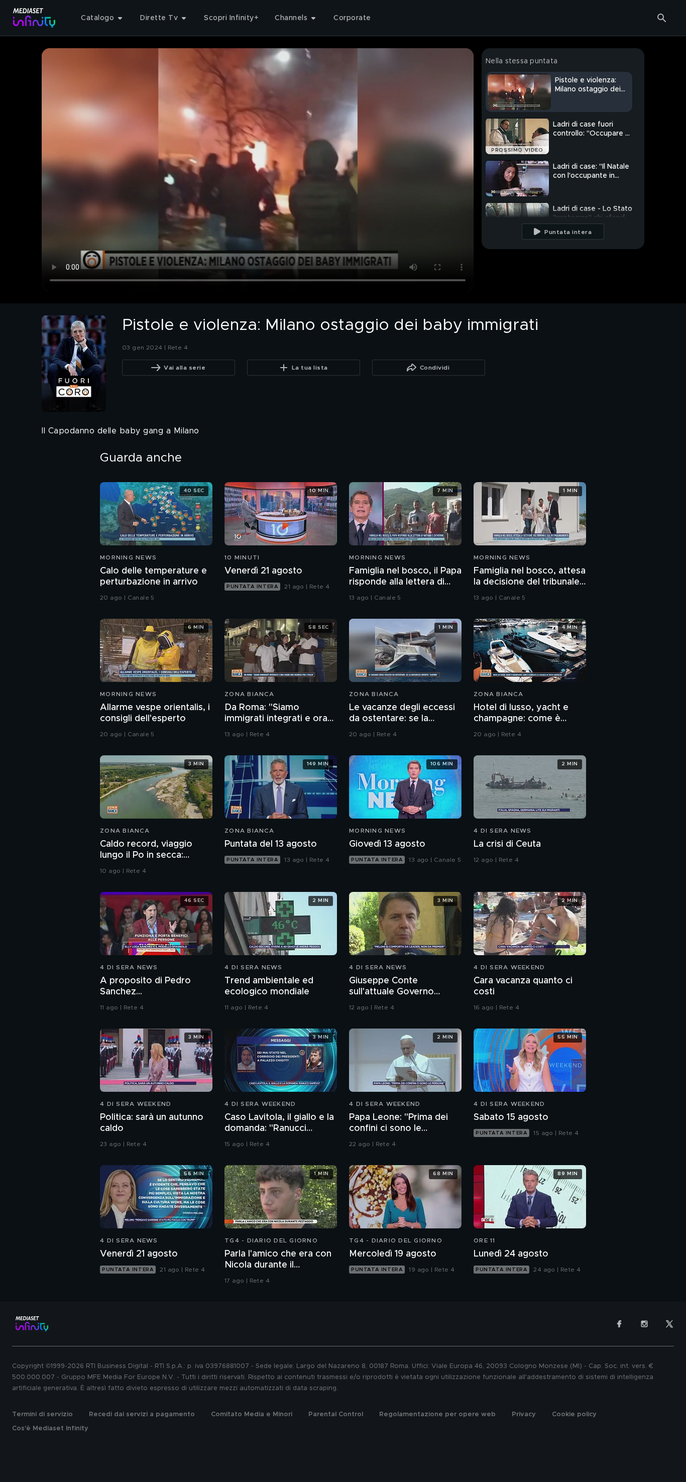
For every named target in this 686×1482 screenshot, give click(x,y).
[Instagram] (644, 1323)
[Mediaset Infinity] (34, 18)
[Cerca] (662, 18)
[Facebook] (619, 1323)
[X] (669, 1323)
